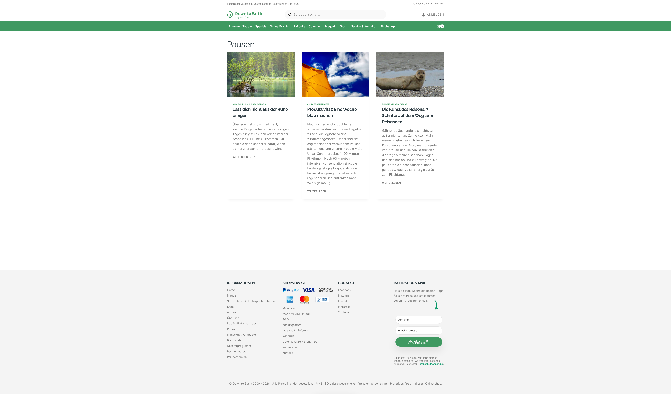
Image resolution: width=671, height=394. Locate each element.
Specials (260, 26)
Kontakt (439, 3)
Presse (231, 329)
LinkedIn (343, 301)
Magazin (331, 26)
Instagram (344, 295)
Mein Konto (290, 308)
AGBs (286, 319)
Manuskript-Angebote (241, 334)
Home (231, 290)
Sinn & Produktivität (318, 104)
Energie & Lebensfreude (394, 104)
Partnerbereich (237, 357)
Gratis (344, 26)
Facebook (344, 290)
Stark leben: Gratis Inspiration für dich (252, 301)
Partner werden (237, 351)
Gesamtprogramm (239, 346)
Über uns (233, 318)
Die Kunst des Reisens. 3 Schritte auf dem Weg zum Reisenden (407, 115)
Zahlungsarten (292, 325)
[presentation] (261, 74)
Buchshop (388, 26)
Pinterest (344, 306)
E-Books (299, 26)
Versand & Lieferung (296, 330)
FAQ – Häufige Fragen (421, 3)
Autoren (232, 312)
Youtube (343, 312)
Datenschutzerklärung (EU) (300, 341)
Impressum (290, 347)
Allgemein (238, 104)
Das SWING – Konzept (241, 323)
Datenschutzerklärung (430, 363)
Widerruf (288, 336)
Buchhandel (234, 340)
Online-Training (280, 26)
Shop (230, 306)
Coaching (315, 26)
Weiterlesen (244, 156)
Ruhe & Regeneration (256, 104)
